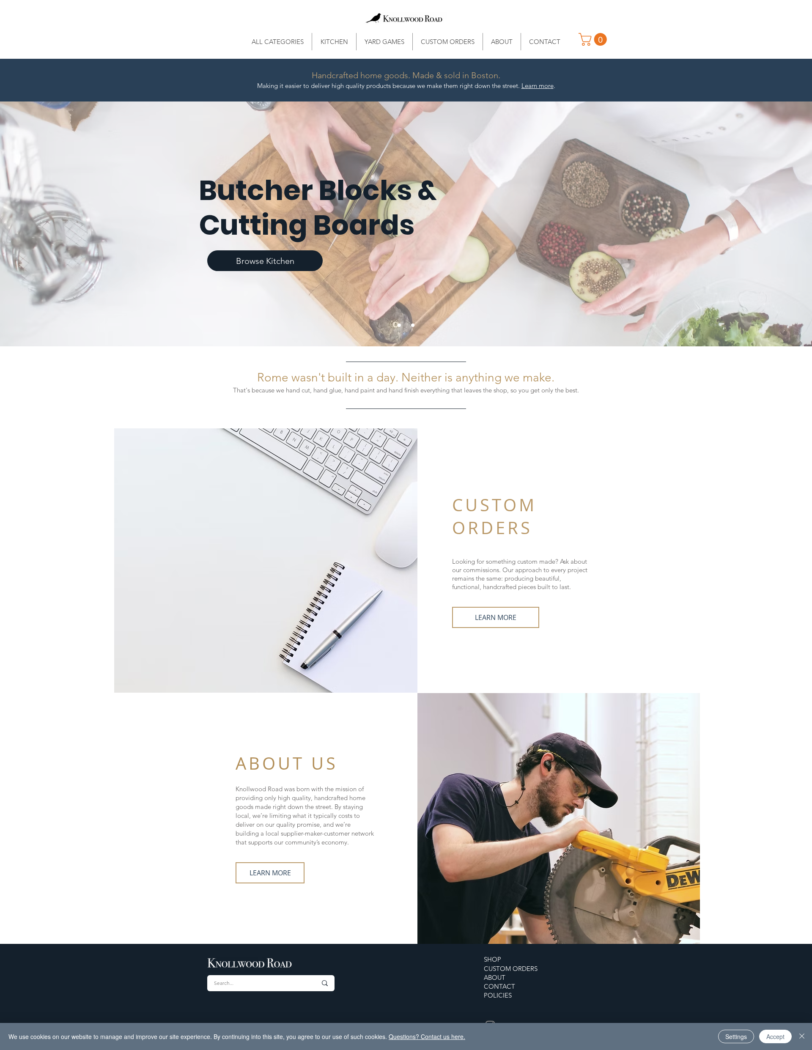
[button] (594, 39)
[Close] (802, 1036)
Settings (736, 1036)
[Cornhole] (412, 325)
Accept (775, 1036)
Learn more (537, 86)
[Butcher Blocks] (399, 325)
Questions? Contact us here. (427, 1036)
